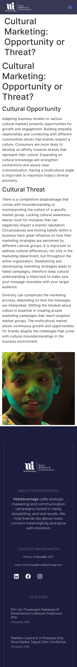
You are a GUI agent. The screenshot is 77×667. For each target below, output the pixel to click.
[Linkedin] (16, 576)
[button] (70, 7)
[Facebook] (28, 576)
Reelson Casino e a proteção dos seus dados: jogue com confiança (38, 640)
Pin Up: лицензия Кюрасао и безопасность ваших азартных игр (36, 613)
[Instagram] (39, 576)
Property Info (20, 622)
